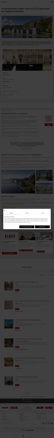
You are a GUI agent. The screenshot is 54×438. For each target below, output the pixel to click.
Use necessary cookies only (27, 226)
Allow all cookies (42, 226)
